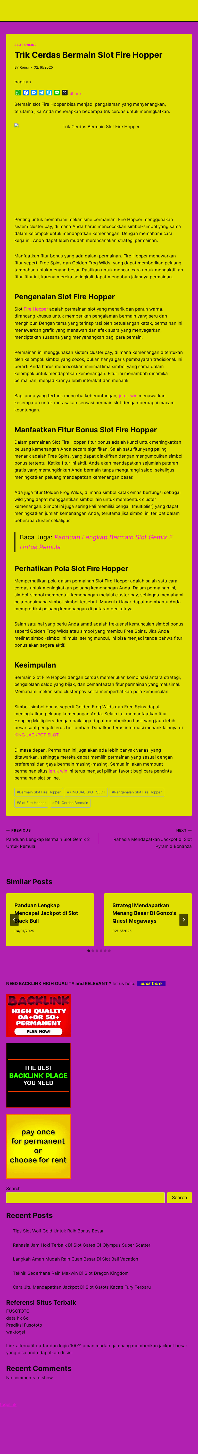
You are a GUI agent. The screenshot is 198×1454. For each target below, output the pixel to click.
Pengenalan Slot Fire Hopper (137, 792)
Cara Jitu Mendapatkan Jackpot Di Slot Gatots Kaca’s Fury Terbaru (82, 1287)
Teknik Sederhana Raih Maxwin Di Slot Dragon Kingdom (71, 1273)
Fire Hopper (36, 309)
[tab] (88, 950)
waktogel (15, 1332)
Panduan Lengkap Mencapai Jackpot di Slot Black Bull (46, 913)
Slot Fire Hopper (31, 803)
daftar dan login (52, 1345)
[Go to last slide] (14, 920)
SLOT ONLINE (25, 45)
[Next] (183, 920)
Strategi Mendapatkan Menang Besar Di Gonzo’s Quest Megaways (144, 913)
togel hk (8, 1404)
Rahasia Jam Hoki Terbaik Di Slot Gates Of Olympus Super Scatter (81, 1245)
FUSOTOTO (18, 1311)
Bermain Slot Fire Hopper (39, 792)
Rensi (24, 67)
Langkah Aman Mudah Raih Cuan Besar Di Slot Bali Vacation (75, 1259)
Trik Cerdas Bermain (70, 803)
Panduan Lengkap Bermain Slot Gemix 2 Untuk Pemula (48, 838)
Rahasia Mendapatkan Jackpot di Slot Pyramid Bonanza (152, 838)
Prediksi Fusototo (24, 1325)
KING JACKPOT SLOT (86, 792)
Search (13, 1188)
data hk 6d (17, 1318)
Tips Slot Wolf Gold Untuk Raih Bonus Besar (58, 1230)
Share (75, 93)
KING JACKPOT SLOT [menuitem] (36, 734)
